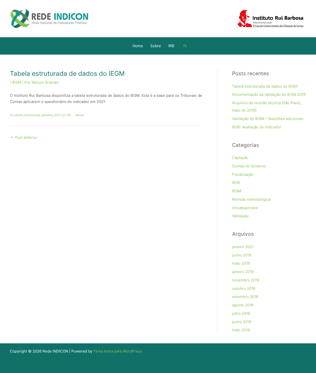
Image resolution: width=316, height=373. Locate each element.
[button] (185, 46)
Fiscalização (242, 174)
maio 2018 (241, 330)
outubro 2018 (243, 288)
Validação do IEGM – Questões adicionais (267, 118)
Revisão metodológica (251, 199)
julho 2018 (241, 313)
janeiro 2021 (243, 246)
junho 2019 (241, 255)
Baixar (80, 115)
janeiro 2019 (243, 271)
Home (138, 45)
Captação (240, 157)
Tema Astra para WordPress (117, 351)
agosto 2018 (242, 305)
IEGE (236, 182)
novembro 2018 (245, 280)
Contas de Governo (249, 166)
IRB (171, 45)
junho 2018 (241, 321)
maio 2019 (241, 263)
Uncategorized (245, 207)
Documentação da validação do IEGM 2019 (269, 94)
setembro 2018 (245, 296)
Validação (240, 216)
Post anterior (24, 137)
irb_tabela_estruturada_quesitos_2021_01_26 (40, 115)
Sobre (155, 45)
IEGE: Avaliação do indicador (256, 127)
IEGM (16, 82)
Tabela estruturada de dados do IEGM (264, 86)
